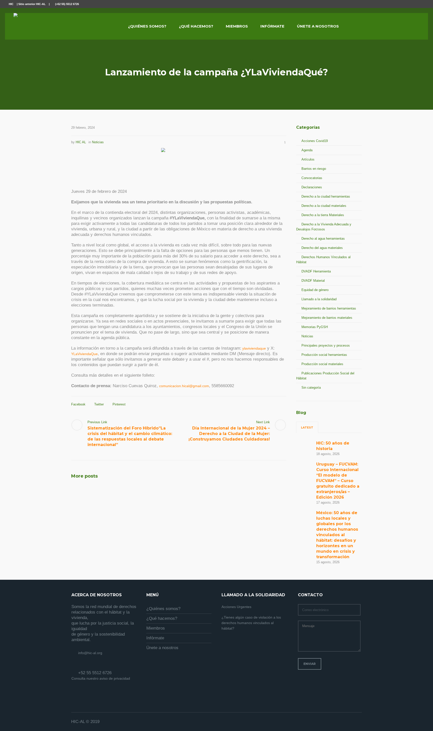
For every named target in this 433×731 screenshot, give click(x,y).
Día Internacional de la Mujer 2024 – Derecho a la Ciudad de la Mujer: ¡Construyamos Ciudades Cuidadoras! (229, 434)
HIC (11, 4)
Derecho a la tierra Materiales (322, 215)
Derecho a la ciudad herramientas (325, 196)
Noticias (98, 142)
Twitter (99, 404)
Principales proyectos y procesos (325, 345)
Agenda (306, 150)
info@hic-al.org (90, 653)
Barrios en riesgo (313, 169)
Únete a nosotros (162, 647)
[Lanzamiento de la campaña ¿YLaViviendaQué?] (178, 165)
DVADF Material (313, 280)
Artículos (307, 159)
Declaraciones (311, 187)
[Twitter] (416, 4)
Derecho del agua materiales (322, 248)
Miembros (155, 628)
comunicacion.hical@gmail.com (184, 386)
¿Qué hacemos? (161, 618)
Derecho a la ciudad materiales (323, 206)
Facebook (78, 404)
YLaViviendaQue (84, 354)
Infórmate (155, 638)
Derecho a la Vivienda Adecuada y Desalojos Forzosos (323, 226)
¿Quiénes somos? (163, 608)
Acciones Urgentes (236, 607)
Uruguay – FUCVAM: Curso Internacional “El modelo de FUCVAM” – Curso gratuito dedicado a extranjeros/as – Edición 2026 (337, 481)
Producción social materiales (322, 364)
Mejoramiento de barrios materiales (326, 318)
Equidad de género (315, 290)
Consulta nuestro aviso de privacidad (100, 678)
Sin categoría (311, 387)
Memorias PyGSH (314, 327)
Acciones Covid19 (314, 141)
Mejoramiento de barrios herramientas (328, 308)
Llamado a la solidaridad (319, 299)
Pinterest (119, 404)
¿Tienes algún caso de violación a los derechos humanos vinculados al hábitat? (251, 622)
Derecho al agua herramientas (323, 238)
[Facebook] (410, 4)
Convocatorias (311, 178)
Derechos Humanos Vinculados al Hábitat (323, 259)
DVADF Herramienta (316, 271)
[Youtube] (421, 4)
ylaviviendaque (253, 348)
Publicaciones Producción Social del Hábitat (325, 375)
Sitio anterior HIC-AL (32, 4)
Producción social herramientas (324, 355)
